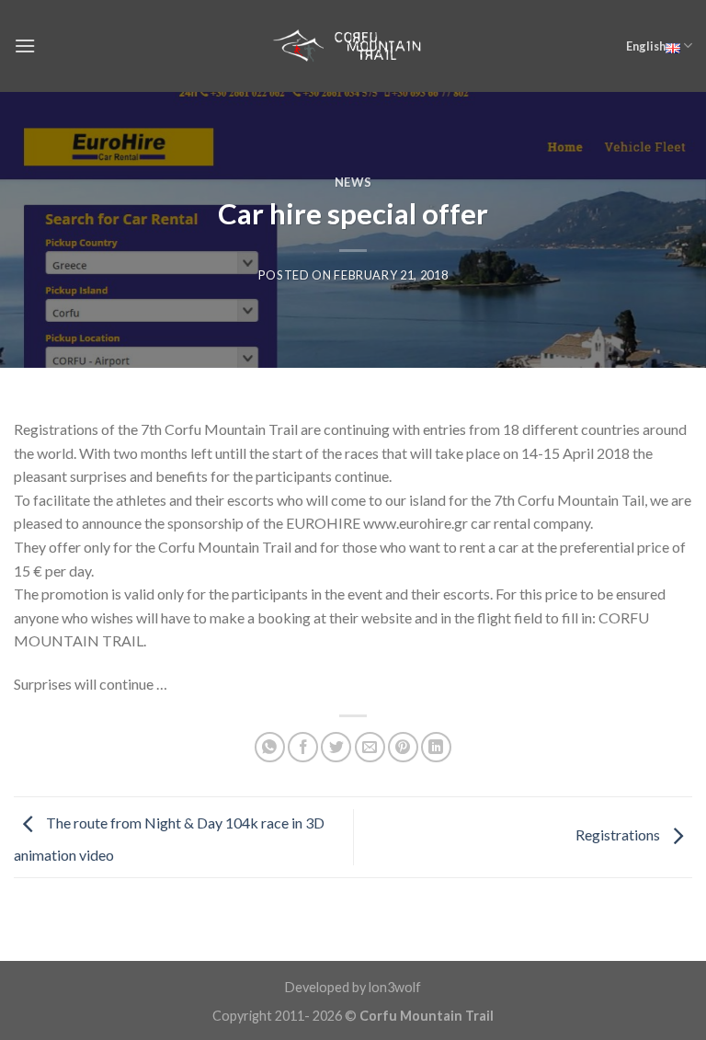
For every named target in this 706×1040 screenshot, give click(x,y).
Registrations (619, 835)
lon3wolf (395, 987)
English (646, 46)
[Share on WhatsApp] (270, 747)
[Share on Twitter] (336, 747)
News (353, 182)
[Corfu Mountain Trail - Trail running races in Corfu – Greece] (353, 45)
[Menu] (25, 45)
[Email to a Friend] (370, 747)
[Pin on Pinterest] (403, 747)
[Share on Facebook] (303, 747)
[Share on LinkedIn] (436, 747)
